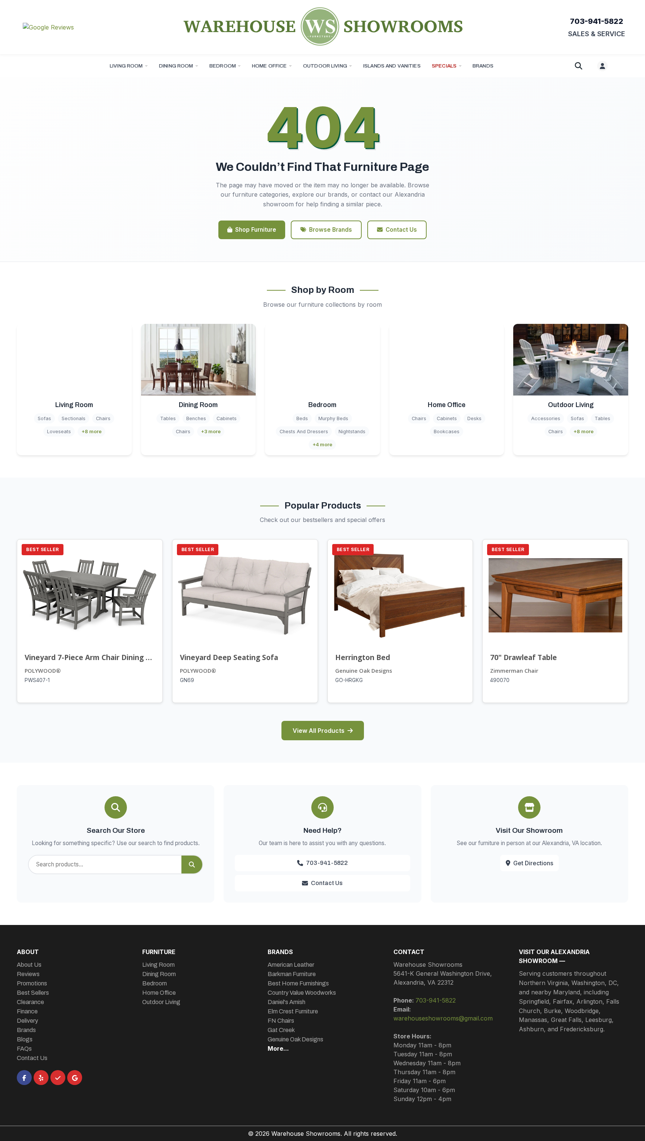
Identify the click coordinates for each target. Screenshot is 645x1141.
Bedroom (222, 66)
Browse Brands (330, 229)
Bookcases (446, 431)
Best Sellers (33, 993)
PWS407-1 (37, 680)
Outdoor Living (325, 66)
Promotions (32, 983)
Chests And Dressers (304, 431)
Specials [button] (444, 66)
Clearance (30, 1002)
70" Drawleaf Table (523, 657)
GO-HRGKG (349, 680)
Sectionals (73, 418)
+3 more (211, 431)
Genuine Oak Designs (363, 670)
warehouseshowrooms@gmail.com (443, 1018)
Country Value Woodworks (302, 993)
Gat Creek (281, 1030)
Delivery (27, 1020)
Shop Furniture (255, 229)
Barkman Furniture (292, 974)
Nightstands (352, 431)
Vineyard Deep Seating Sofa (229, 657)
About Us (29, 965)
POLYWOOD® (43, 670)
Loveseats (59, 431)
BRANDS (483, 66)
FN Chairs (281, 1020)
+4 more (322, 444)
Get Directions (533, 863)
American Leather (291, 965)
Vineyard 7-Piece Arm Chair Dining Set (90, 657)
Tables (168, 418)
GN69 (187, 680)
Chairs (103, 418)
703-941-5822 (596, 21)
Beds (302, 418)
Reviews (28, 974)
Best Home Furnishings (298, 983)
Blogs (24, 1039)
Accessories (545, 418)
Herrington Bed (362, 657)
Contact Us (401, 229)
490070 (500, 680)
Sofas (44, 418)
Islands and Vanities (392, 66)
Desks (474, 418)
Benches (196, 418)
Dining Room (176, 66)
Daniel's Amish (286, 1002)
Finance (27, 1011)
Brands (26, 1030)
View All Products (319, 730)
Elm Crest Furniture (293, 1011)
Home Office (269, 66)
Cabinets (226, 418)
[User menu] (602, 66)
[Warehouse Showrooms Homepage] (322, 26)
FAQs (24, 1048)
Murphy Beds (333, 418)
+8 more (91, 431)
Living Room (126, 66)
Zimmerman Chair (514, 670)
